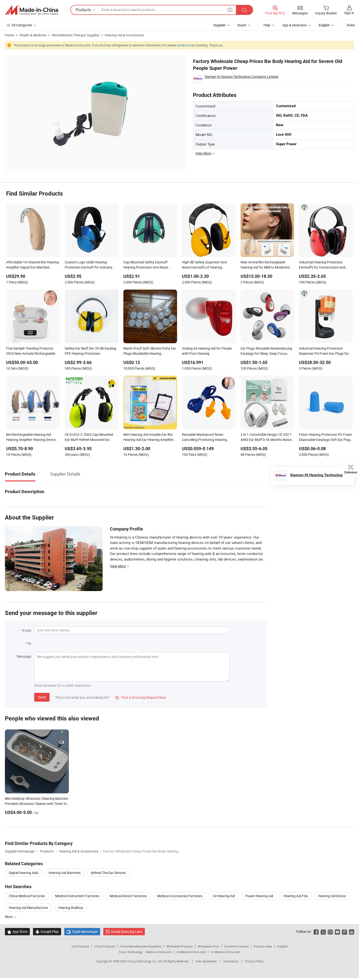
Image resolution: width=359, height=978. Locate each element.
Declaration (230, 961)
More (9, 916)
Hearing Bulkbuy (70, 907)
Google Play (47, 931)
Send (42, 697)
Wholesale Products (179, 946)
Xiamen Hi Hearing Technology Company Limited (241, 76)
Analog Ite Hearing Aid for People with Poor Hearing (207, 351)
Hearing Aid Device (332, 896)
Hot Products (80, 946)
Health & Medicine (32, 35)
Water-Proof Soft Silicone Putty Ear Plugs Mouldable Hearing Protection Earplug (149, 351)
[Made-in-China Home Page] (31, 10)
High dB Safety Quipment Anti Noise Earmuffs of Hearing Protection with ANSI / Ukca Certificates (204, 265)
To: (29, 643)
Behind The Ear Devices (108, 872)
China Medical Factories (27, 896)
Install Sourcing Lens (126, 931)
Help (267, 25)
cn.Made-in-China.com (225, 952)
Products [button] (83, 9)
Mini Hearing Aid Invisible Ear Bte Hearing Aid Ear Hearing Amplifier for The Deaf (148, 437)
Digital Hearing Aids (23, 872)
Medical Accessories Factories (179, 896)
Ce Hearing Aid (224, 896)
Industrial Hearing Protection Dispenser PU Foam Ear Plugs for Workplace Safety (324, 351)
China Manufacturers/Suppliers (140, 946)
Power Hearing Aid (259, 896)
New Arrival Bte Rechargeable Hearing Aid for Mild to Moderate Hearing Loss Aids (265, 265)
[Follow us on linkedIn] (351, 931)
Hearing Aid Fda (296, 896)
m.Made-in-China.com (191, 952)
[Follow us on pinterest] (344, 931)
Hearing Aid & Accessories (124, 35)
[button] (229, 10)
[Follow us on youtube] (337, 931)
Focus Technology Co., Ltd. (145, 961)
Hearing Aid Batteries (65, 872)
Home (9, 35)
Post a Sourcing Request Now (140, 697)
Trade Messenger (82, 931)
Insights (282, 946)
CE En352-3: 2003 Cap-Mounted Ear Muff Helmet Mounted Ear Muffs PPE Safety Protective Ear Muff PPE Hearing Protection (89, 437)
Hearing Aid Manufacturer (28, 907)
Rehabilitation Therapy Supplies (75, 35)
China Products (104, 946)
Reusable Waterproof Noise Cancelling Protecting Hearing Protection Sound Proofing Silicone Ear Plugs (208, 437)
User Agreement (206, 961)
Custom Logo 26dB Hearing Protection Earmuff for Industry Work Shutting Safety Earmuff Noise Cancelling (88, 265)
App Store (17, 931)
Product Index (263, 946)
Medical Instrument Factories (77, 896)
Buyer (242, 25)
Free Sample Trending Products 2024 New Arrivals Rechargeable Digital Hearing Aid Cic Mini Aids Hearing (30, 351)
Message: (24, 656)
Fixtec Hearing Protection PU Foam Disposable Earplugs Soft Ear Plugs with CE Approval (325, 437)
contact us (184, 45)
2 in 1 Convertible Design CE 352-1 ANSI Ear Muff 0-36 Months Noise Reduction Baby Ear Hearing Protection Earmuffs (266, 437)
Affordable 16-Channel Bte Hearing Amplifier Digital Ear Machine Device (32, 265)
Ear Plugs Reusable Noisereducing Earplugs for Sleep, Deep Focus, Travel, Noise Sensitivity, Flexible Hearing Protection (266, 351)
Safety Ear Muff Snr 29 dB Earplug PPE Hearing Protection (90, 351)
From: (27, 630)
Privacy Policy (254, 961)
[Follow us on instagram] (330, 931)
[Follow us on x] (323, 931)
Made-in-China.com (158, 952)
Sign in (349, 12)
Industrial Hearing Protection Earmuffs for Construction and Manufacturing (322, 265)
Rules (351, 25)
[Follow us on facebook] (316, 931)
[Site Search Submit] (244, 10)
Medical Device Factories (128, 896)
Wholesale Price (208, 946)
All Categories (21, 25)
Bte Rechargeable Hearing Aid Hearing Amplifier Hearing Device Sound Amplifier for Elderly (30, 437)
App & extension (294, 25)
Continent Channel (236, 946)
